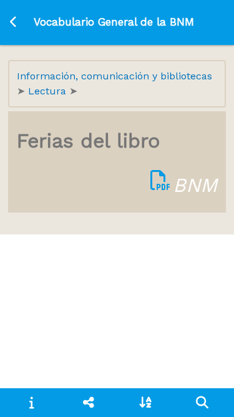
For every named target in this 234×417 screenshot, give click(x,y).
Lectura (48, 91)
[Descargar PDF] (160, 185)
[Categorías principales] (88, 402)
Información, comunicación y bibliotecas (114, 76)
